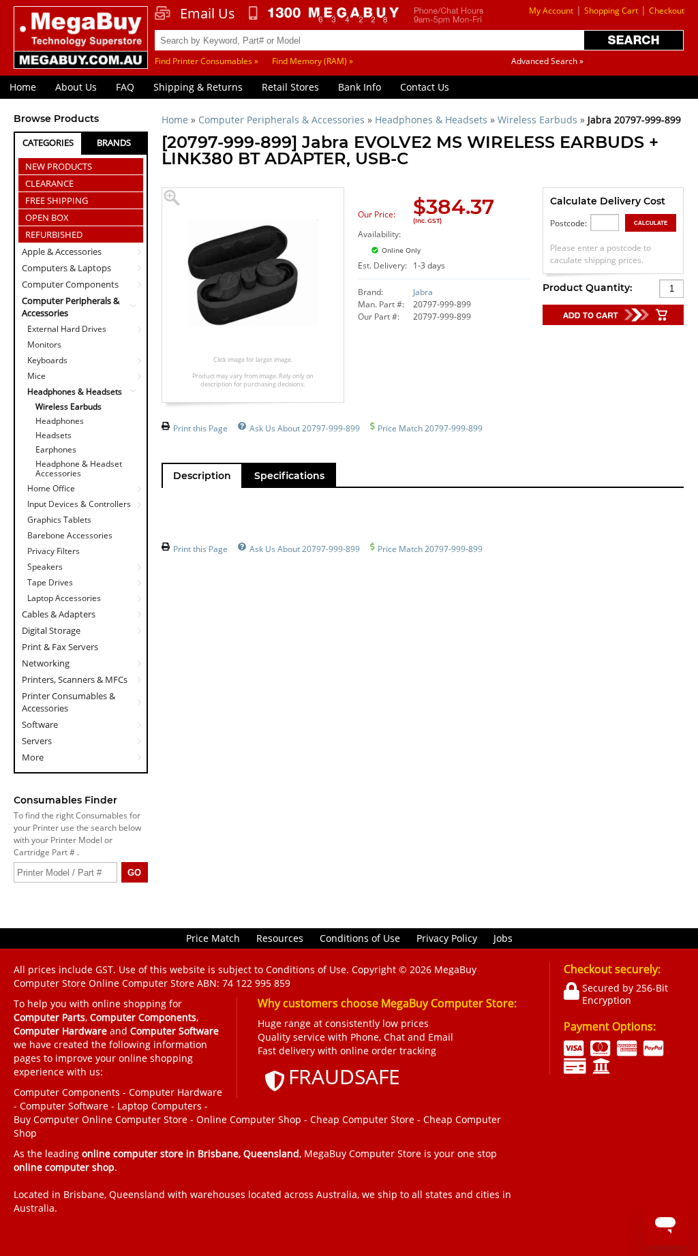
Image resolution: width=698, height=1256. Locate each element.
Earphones (55, 449)
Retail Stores (290, 86)
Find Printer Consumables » (206, 61)
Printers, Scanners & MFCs (74, 679)
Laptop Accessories (64, 598)
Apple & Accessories (62, 251)
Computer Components (70, 284)
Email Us (207, 13)
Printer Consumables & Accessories (68, 702)
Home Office (51, 488)
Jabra (423, 292)
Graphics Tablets (59, 519)
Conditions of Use (360, 938)
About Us (76, 86)
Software (40, 724)
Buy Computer (46, 1119)
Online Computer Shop (248, 1119)
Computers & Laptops (66, 268)
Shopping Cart (611, 10)
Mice (36, 376)
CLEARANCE (49, 183)
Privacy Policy (446, 938)
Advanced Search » (547, 61)
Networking (46, 663)
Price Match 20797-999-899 (430, 428)
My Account (551, 10)
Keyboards (47, 360)
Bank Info (359, 86)
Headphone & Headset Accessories (78, 469)
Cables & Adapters (58, 614)
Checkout (666, 10)
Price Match (213, 938)
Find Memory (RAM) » (312, 61)
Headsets (53, 435)
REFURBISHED (53, 234)
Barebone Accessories (69, 535)
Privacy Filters (53, 551)
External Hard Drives (66, 329)
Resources (279, 938)
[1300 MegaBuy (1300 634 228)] (324, 15)
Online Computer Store (134, 1119)
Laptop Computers (159, 1105)
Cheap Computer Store (362, 1119)
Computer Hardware (175, 1092)
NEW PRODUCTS (58, 166)
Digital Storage (51, 630)
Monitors (44, 344)
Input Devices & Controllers (79, 504)
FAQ (125, 86)
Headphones (59, 421)
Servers (37, 741)
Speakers (45, 566)
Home (23, 86)
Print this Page (200, 428)
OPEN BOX (47, 217)
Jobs (503, 938)
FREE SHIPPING (56, 200)
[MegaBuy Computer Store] (81, 44)
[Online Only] (457, 242)
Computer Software (64, 1105)
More (33, 757)
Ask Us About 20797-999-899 (304, 428)
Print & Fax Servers (60, 647)
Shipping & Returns (198, 86)
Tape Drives (50, 582)
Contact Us (424, 86)
